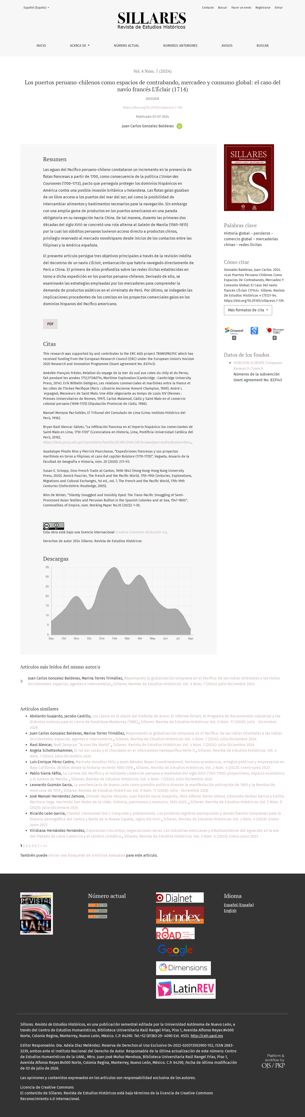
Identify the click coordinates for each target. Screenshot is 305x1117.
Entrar (279, 7)
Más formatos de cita (246, 310)
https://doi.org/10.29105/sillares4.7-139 (152, 108)
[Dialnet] (180, 897)
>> (45, 846)
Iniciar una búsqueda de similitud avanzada (86, 855)
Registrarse (262, 7)
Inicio (41, 46)
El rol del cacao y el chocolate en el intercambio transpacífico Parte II (135, 750)
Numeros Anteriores (180, 46)
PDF (50, 324)
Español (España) (37, 7)
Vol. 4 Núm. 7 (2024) (152, 71)
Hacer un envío (241, 7)
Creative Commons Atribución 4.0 (141, 532)
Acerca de (78, 46)
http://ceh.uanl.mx (207, 1036)
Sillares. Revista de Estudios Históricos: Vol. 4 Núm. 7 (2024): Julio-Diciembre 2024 (184, 684)
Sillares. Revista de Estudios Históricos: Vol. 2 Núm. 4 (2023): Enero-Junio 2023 (203, 767)
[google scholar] (175, 950)
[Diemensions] (183, 968)
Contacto (208, 7)
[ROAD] (175, 933)
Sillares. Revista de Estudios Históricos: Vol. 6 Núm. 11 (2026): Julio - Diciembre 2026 (135, 790)
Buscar (263, 46)
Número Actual (126, 46)
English (230, 910)
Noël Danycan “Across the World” (82, 744)
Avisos (227, 46)
